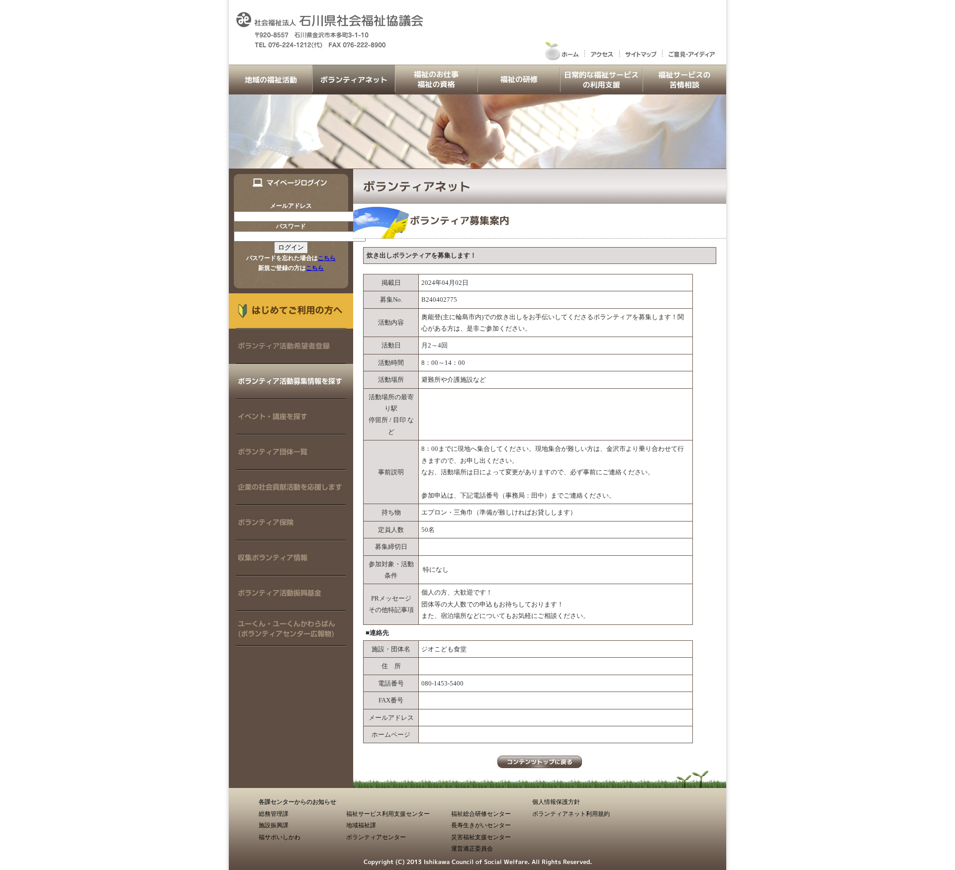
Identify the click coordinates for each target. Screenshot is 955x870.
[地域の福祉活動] (270, 89)
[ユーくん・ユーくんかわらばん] (291, 641)
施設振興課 (273, 825)
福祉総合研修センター (481, 813)
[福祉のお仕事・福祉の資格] (436, 89)
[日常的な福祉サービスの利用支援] (601, 89)
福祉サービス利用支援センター (388, 813)
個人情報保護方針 (556, 801)
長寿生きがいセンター (481, 825)
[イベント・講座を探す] (291, 430)
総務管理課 (273, 813)
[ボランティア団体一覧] (291, 465)
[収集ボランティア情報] (291, 571)
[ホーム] (563, 60)
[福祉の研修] (519, 89)
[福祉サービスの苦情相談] (684, 89)
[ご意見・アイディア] (694, 60)
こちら (327, 258)
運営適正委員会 (472, 848)
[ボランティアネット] (353, 89)
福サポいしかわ (279, 837)
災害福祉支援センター (481, 837)
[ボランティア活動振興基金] (291, 606)
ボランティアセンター (376, 837)
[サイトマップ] (640, 60)
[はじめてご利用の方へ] (291, 324)
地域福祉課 (361, 825)
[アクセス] (601, 60)
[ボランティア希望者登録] (291, 359)
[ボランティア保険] (291, 535)
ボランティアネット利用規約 (571, 813)
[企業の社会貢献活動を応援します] (291, 500)
